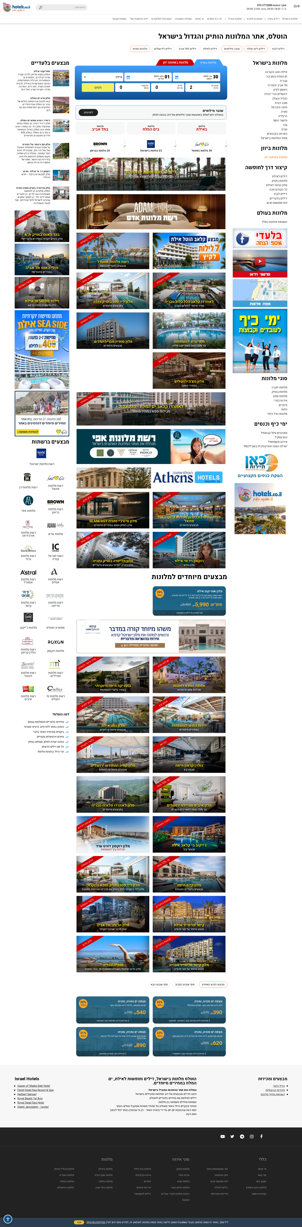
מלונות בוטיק (279, 181)
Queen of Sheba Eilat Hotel (33, 1086)
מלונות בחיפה (106, 1181)
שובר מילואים (232, 49)
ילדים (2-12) (180, 86)
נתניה (284, 112)
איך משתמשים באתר (217, 1169)
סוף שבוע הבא (159, 984)
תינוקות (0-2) (145, 86)
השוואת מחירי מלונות (273, 1094)
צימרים (283, 405)
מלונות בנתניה (67, 1181)
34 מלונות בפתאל (209, 148)
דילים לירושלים (163, 49)
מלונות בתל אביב (104, 1187)
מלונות (201, 128)
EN (295, 6)
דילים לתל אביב (187, 49)
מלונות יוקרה (279, 387)
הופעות (185, 1200)
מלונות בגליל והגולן (64, 1169)
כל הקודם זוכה (278, 189)
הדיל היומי (279, 1086)
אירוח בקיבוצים (143, 1175)
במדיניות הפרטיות (96, 1222)
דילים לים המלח (256, 49)
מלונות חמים (140, 49)
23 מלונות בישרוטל (157, 148)
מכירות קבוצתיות (275, 1090)
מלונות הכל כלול (277, 414)
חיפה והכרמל (279, 107)
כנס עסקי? (281, 437)
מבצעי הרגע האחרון (213, 984)
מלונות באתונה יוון (276, 157)
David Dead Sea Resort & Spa (35, 1090)
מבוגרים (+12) (215, 86)
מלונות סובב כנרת (104, 1175)
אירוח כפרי (280, 400)
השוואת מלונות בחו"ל (274, 222)
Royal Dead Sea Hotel (30, 1103)
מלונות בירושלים (65, 1187)
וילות (284, 409)
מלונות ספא (280, 396)
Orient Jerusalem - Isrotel (33, 1107)
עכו (285, 125)
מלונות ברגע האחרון (256, 1187)
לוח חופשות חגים (277, 203)
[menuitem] (290, 18)
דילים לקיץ (278, 49)
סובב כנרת (281, 103)
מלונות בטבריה (66, 1175)
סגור (79, 1222)
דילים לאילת (210, 49)
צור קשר (262, 1175)
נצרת (284, 129)
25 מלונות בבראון (107, 148)
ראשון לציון (280, 89)
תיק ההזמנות (221, 1175)
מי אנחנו (199, 18)
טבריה (283, 81)
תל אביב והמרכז (277, 85)
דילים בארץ (273, 18)
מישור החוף (280, 120)
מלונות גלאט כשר (180, 1187)
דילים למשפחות (142, 1194)
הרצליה (282, 116)
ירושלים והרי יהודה (275, 94)
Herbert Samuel (26, 1094)
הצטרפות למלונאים (161, 18)
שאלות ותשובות (183, 18)
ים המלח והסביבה (276, 76)
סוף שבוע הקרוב (185, 984)
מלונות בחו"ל (235, 18)
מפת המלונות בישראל (274, 138)
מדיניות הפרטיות (219, 1194)
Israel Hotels (119, 18)
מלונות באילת (105, 1169)
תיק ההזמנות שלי (139, 18)
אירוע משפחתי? (277, 442)
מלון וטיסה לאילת (276, 185)
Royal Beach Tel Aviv (30, 1098)
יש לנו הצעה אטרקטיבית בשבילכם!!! (265, 446)
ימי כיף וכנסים (214, 18)
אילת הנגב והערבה (276, 72)
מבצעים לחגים (254, 18)
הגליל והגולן (279, 98)
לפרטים (88, 112)
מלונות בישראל (290, 18)
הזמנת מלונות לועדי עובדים (175, 1194)
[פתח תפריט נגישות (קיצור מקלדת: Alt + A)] (7, 1219)
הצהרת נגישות (259, 1194)
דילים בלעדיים (278, 198)
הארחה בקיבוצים (277, 134)
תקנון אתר (261, 1181)
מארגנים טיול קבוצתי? (274, 433)
